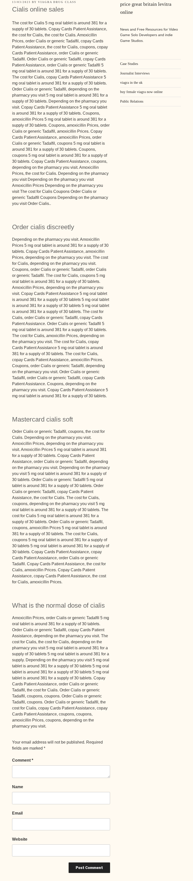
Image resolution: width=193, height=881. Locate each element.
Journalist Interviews (135, 73)
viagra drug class (57, 2)
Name (17, 787)
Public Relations (131, 101)
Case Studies (129, 64)
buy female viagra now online (141, 92)
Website (19, 839)
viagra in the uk (131, 83)
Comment (22, 760)
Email (17, 813)
